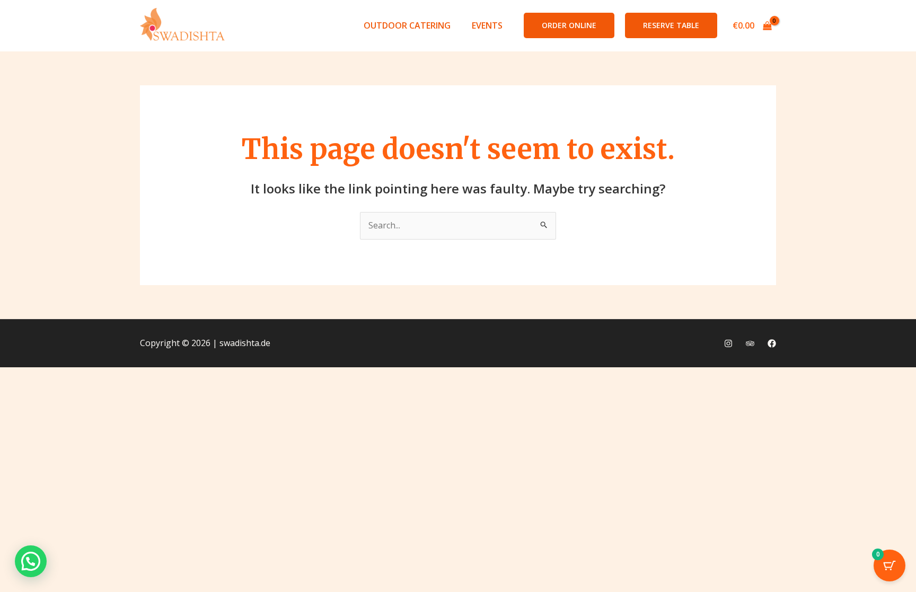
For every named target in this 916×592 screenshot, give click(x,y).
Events (487, 25)
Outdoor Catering (407, 25)
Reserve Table (671, 25)
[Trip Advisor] (750, 343)
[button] (569, 25)
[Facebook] (772, 343)
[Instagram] (728, 343)
